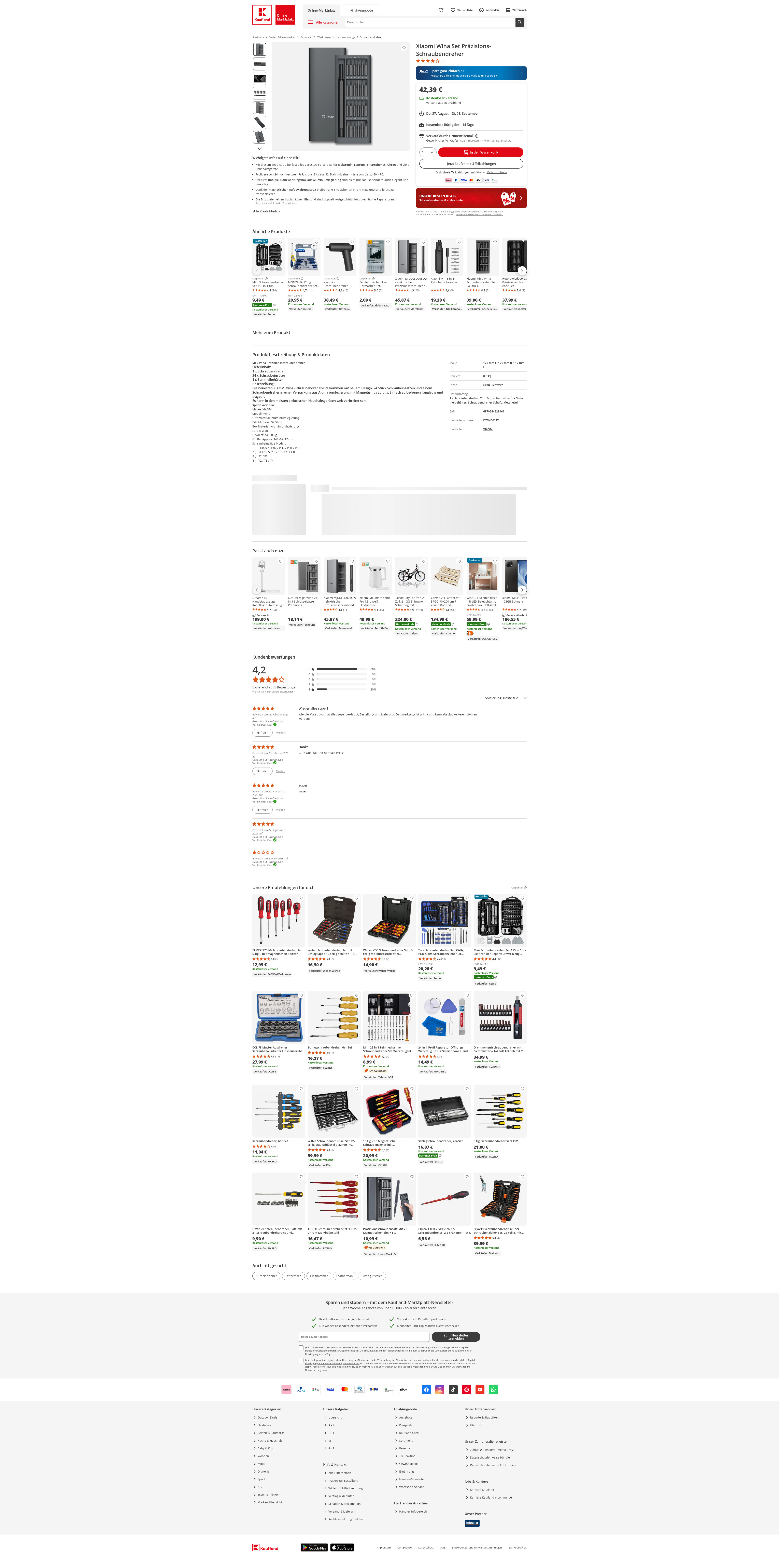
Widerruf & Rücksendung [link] (345, 1488)
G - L (331, 1433)
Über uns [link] (476, 1425)
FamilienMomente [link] (411, 1479)
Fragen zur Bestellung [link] (343, 1480)
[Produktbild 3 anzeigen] (259, 78)
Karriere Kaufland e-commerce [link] (491, 1497)
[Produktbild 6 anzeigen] (259, 122)
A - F (331, 1425)
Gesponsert (258, 278)
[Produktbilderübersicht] (259, 96)
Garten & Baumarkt (271, 1433)
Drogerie (263, 1471)
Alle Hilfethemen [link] (339, 1473)
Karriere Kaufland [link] (482, 1490)
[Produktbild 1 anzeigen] (259, 49)
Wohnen (263, 1456)
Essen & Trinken (269, 1494)
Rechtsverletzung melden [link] (345, 1519)
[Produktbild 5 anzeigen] (259, 107)
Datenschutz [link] (426, 1547)
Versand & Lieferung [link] (342, 1511)
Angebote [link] (405, 1417)
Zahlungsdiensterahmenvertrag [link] (491, 1450)
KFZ (260, 1487)
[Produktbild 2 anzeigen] (259, 63)
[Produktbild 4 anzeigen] (259, 93)
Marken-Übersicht (270, 1502)
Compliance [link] (404, 1547)
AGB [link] (442, 1547)
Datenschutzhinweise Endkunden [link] (493, 1465)
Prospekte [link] (406, 1425)
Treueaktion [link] (407, 1456)
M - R (332, 1440)
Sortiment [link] (406, 1440)
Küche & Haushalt (270, 1440)
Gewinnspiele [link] (408, 1464)
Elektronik (264, 1425)
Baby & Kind (266, 1448)
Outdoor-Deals (268, 1417)
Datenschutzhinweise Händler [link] (490, 1457)
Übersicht (335, 1417)
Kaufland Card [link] (409, 1433)
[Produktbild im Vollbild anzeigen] (341, 96)
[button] (342, 669)
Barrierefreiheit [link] (518, 1547)
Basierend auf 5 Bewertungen (274, 687)
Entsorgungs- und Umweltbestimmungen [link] (477, 1547)
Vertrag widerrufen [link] (341, 1496)
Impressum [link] (384, 1547)
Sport (261, 1479)
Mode (261, 1464)
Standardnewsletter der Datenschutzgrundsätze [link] (330, 1350)
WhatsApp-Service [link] (411, 1487)
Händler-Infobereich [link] (413, 1511)
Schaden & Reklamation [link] (344, 1504)
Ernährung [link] (406, 1471)
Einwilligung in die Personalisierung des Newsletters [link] (332, 1363)
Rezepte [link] (404, 1448)
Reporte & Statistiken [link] (484, 1417)
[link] (361, 10)
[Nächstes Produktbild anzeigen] (259, 148)
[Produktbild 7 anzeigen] (259, 137)
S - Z (331, 1448)
